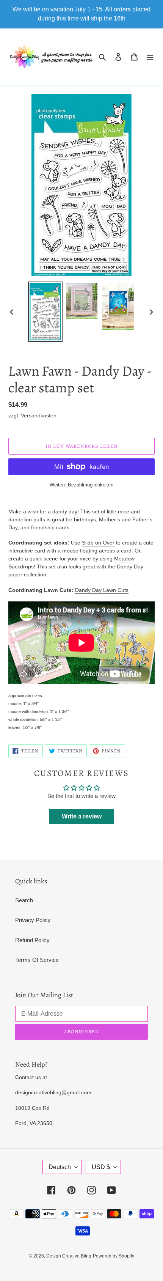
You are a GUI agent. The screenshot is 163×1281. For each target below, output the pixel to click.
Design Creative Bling (68, 1256)
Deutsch (60, 1167)
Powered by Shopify (113, 1256)
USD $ (101, 1167)
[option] (45, 312)
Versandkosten (38, 415)
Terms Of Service (37, 960)
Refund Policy (32, 940)
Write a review (82, 816)
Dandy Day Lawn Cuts (102, 590)
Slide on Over (98, 543)
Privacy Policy (33, 920)
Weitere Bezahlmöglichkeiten (81, 485)
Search (24, 900)
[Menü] (150, 57)
